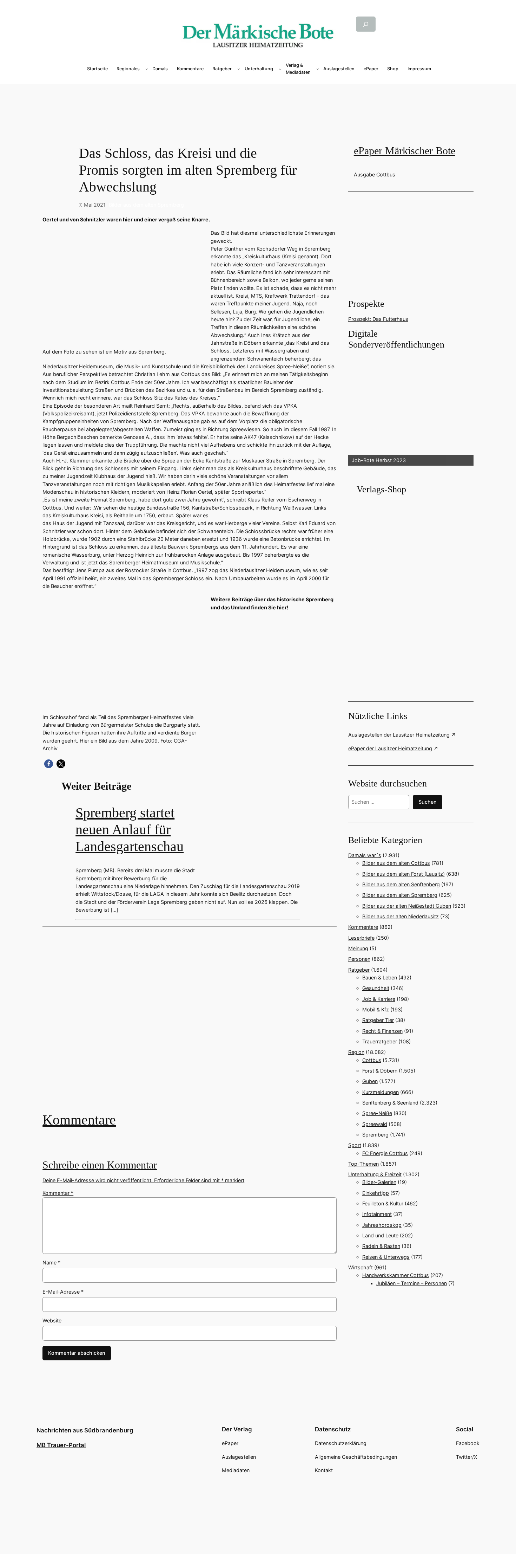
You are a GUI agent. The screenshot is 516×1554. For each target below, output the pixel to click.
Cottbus (371, 1060)
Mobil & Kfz (375, 1009)
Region (356, 1052)
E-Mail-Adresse (63, 1292)
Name (51, 1262)
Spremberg (375, 1135)
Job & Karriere (378, 999)
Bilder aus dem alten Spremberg (146, 205)
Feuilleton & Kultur (382, 1203)
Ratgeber (359, 970)
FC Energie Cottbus (385, 1153)
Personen (359, 959)
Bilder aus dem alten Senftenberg (401, 884)
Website (51, 1320)
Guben (370, 1081)
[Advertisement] (193, 1024)
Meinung (358, 948)
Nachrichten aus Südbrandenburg (85, 1430)
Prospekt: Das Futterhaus (378, 319)
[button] (48, 763)
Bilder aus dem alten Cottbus (396, 863)
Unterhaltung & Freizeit (375, 1174)
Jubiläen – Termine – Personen (411, 1283)
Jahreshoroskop (382, 1225)
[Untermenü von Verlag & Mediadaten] (317, 68)
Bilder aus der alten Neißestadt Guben (406, 906)
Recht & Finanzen (382, 1031)
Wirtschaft (360, 1267)
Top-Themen (363, 1164)
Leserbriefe (361, 938)
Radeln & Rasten (381, 1246)
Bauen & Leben (379, 977)
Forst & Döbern (379, 1071)
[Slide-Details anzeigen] (411, 408)
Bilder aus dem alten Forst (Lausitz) (403, 874)
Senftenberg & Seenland (390, 1103)
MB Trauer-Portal (61, 1445)
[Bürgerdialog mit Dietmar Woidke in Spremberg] (189, 1024)
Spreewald (374, 1124)
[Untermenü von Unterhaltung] (280, 68)
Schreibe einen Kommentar (99, 1165)
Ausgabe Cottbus (374, 174)
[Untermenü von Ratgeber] (238, 68)
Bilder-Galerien (379, 1182)
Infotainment (377, 1214)
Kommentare (79, 1120)
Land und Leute (380, 1235)
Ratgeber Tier (378, 1020)
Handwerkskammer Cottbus (395, 1275)
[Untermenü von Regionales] (146, 68)
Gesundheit (375, 988)
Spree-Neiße (377, 1113)
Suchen (427, 802)
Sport (354, 1145)
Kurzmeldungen (380, 1092)
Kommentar (57, 1193)
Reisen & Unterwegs (386, 1257)
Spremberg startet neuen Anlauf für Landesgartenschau (129, 829)
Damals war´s (364, 855)
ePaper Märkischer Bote (404, 150)
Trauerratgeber (379, 1041)
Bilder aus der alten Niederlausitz (400, 916)
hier (282, 607)
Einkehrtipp (375, 1193)
